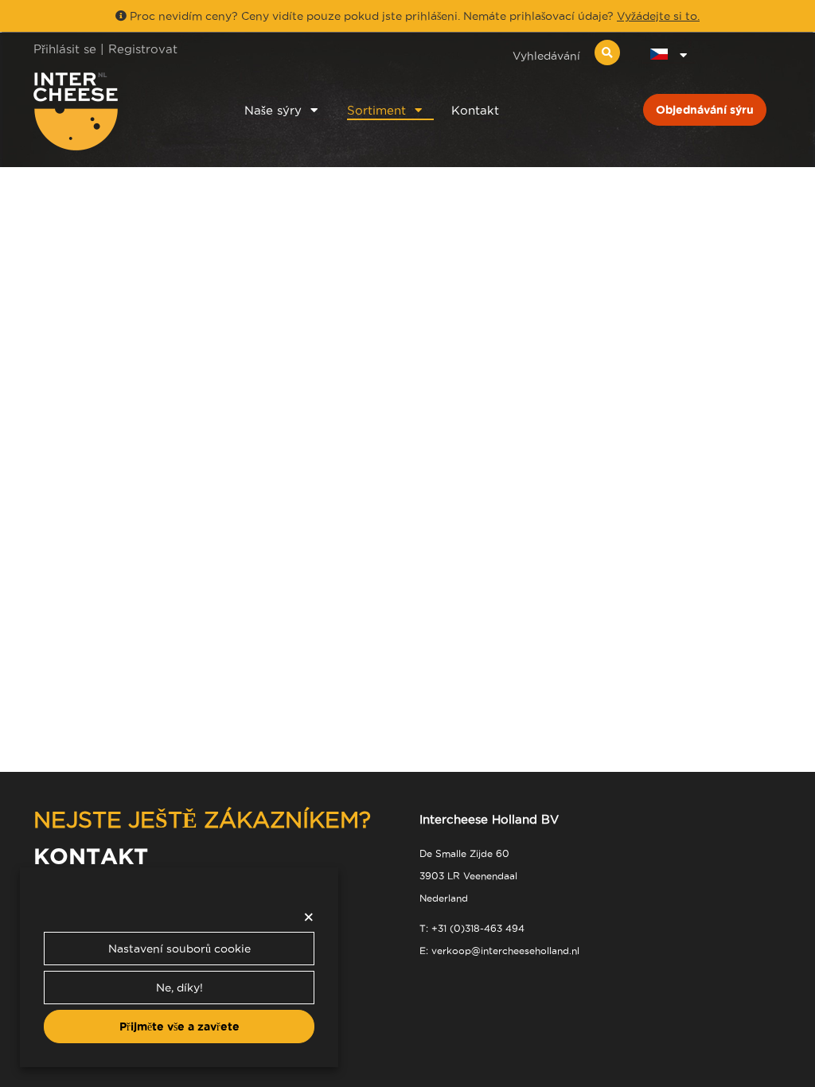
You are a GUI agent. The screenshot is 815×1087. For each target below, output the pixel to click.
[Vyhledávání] (607, 52)
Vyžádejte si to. (658, 16)
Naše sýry (273, 110)
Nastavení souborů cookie (179, 948)
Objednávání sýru (705, 109)
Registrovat (142, 49)
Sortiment (376, 110)
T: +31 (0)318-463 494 (471, 928)
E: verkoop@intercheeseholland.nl (499, 950)
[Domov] (118, 111)
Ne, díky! (179, 987)
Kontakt (475, 110)
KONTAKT (90, 855)
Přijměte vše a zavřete (179, 1026)
